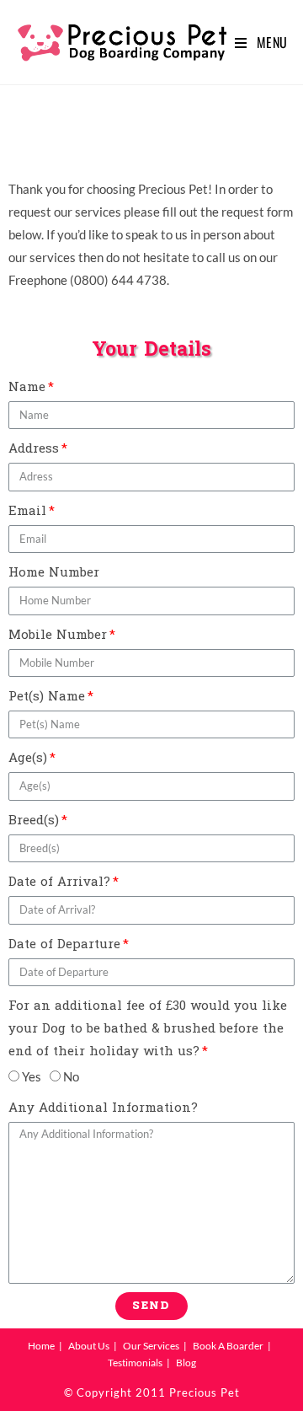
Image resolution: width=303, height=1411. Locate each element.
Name (26, 387)
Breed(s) (33, 820)
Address (33, 448)
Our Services (151, 1345)
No (71, 1076)
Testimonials (135, 1362)
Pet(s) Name (46, 696)
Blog (186, 1362)
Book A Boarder (228, 1345)
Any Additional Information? (103, 1108)
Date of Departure (64, 944)
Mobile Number (57, 635)
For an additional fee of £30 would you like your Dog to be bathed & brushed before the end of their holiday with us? (147, 1029)
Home (41, 1345)
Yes (31, 1076)
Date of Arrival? (59, 882)
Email (27, 511)
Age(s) (27, 758)
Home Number (53, 572)
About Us (88, 1345)
